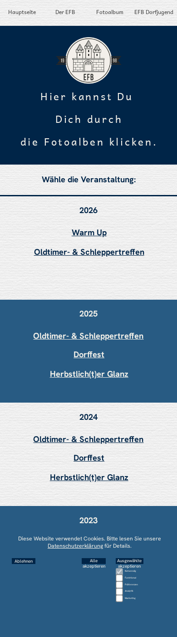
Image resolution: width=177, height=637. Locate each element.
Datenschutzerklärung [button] (75, 545)
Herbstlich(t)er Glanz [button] (89, 374)
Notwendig (130, 570)
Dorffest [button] (89, 354)
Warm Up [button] (89, 232)
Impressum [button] (89, 628)
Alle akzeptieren (94, 561)
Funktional (130, 577)
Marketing (130, 598)
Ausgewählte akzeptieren (129, 561)
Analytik (129, 590)
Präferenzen (131, 584)
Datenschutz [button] (88, 605)
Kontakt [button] (88, 616)
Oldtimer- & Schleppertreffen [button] (89, 252)
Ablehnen (24, 561)
